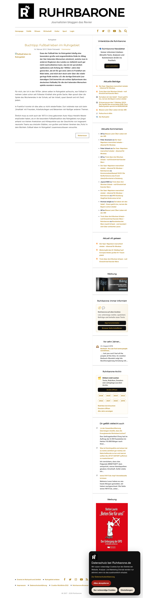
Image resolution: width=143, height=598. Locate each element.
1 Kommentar (65, 49)
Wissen (37, 31)
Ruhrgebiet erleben (52, 579)
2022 (101, 401)
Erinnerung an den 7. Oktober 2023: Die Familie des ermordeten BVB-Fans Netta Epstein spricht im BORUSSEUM (113, 104)
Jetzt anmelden (112, 66)
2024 (116, 396)
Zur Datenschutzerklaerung (103, 576)
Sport (65, 31)
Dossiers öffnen (104, 408)
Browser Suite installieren (112, 328)
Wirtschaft (47, 31)
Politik (28, 31)
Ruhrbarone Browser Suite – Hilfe (85, 585)
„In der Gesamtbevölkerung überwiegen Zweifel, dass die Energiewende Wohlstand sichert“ (113, 430)
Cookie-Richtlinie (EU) (59, 585)
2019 (123, 401)
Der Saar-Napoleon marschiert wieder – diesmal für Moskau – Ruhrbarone (112, 168)
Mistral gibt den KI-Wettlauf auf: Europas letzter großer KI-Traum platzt (111, 252)
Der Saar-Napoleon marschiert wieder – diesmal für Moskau (113, 87)
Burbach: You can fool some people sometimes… (113, 350)
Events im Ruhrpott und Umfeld (29, 579)
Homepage (19, 31)
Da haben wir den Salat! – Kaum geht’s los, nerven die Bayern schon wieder (113, 98)
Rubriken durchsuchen (106, 406)
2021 (108, 401)
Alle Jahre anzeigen (105, 411)
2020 (116, 401)
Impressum (21, 585)
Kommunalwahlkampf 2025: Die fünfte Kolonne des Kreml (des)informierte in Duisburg (112, 175)
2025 (108, 396)
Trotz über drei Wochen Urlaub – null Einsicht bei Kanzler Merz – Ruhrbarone (112, 218)
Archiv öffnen (112, 390)
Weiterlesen (82, 135)
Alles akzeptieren (101, 583)
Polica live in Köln (105, 113)
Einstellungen (127, 590)
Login (72, 31)
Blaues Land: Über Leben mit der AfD (113, 110)
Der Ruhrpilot (104, 117)
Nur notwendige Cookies (104, 590)
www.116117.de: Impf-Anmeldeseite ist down (113, 477)
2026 (101, 396)
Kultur (57, 31)
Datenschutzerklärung (38, 585)
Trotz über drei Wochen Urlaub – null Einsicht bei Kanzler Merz (113, 92)
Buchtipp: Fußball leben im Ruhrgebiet (52, 45)
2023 (123, 396)
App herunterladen (112, 323)
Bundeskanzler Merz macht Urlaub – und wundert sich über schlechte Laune (113, 223)
